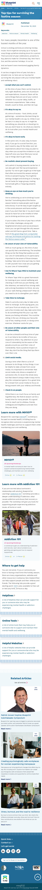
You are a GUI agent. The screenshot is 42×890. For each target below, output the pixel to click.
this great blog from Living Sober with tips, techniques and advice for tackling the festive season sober (22, 236)
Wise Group (26, 887)
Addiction (4, 33)
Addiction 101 (16, 494)
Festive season (13, 33)
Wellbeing (34, 33)
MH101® (23, 417)
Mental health (24, 33)
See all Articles (20, 683)
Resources (9, 8)
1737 (15, 586)
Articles (16, 8)
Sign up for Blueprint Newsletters (14, 860)
